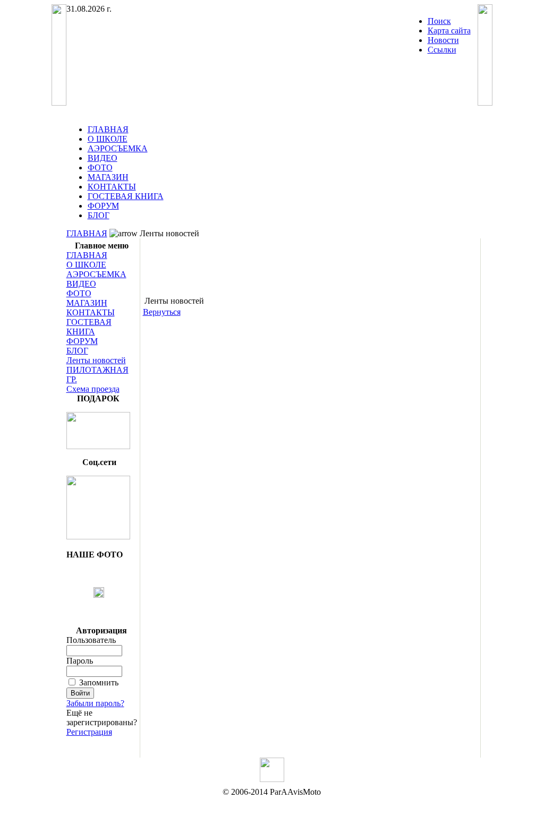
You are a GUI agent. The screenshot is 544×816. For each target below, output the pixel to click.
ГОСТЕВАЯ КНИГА (126, 196)
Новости (443, 40)
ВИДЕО (102, 157)
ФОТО (100, 167)
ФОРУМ (103, 205)
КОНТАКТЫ (112, 186)
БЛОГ (98, 215)
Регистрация (89, 731)
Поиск (439, 20)
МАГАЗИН (108, 177)
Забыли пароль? (95, 703)
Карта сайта (449, 30)
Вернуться (162, 311)
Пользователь (91, 640)
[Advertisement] (310, 261)
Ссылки (442, 49)
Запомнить (98, 682)
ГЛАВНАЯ (108, 129)
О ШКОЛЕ (108, 138)
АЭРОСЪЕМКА (118, 148)
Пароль (79, 660)
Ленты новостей (96, 360)
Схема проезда (93, 388)
